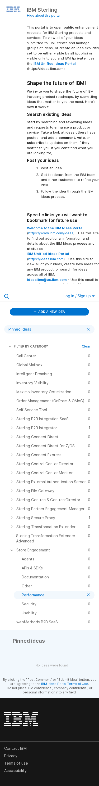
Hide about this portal (43, 15)
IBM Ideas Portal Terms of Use (64, 684)
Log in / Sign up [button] (78, 296)
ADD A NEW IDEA (51, 312)
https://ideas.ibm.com (46, 259)
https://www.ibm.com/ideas (50, 233)
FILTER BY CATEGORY (31, 346)
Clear (86, 346)
